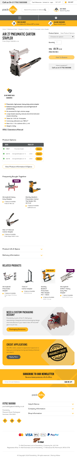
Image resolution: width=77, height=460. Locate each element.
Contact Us (46, 2)
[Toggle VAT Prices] (64, 2)
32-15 (8, 154)
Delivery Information (11, 255)
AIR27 (8, 149)
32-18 (8, 158)
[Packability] (10, 9)
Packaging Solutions (17, 329)
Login (51, 2)
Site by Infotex (55, 455)
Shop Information (35, 413)
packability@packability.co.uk (13, 406)
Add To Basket (61, 57)
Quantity (52, 42)
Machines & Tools (12, 29)
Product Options (9, 140)
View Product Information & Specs (18, 167)
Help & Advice (33, 404)
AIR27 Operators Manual (13, 129)
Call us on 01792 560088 (61, 68)
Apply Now (13, 357)
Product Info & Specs (11, 249)
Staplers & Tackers (24, 29)
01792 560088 (19, 2)
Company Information (36, 409)
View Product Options (67, 33)
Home (4, 29)
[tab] (23, 152)
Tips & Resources (37, 2)
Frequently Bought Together (14, 177)
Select (39, 149)
